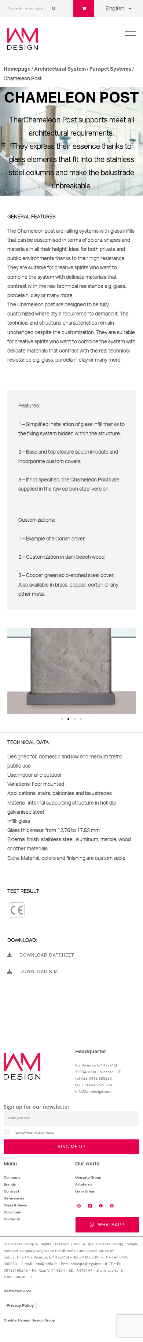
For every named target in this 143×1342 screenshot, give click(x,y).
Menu (10, 1164)
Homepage (17, 69)
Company (12, 1177)
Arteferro (83, 1184)
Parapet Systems (110, 69)
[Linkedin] (90, 1205)
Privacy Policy (20, 1305)
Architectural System (60, 69)
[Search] (54, 8)
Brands (10, 1184)
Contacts (12, 1219)
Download (12, 1212)
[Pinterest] (111, 1205)
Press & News (15, 1205)
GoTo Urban (85, 1191)
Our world (87, 1164)
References (14, 1198)
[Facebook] (100, 1205)
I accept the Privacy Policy (34, 1133)
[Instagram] (78, 1205)
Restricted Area (18, 1291)
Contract (11, 1191)
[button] (62, 719)
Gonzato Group (88, 1177)
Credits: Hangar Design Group (29, 1320)
